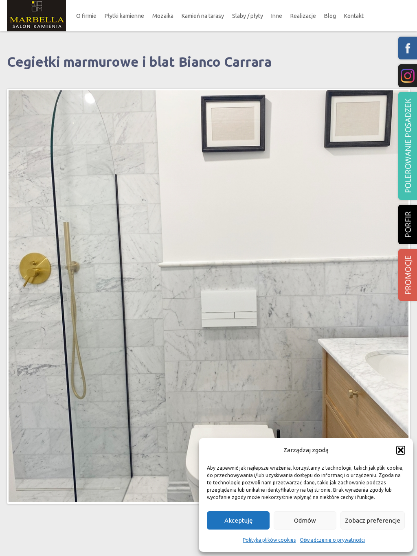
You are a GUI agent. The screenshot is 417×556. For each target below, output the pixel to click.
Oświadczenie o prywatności (332, 540)
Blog (330, 16)
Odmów (305, 520)
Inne (276, 16)
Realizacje (303, 16)
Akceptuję (238, 520)
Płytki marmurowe (133, 39)
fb (407, 48)
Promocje (407, 275)
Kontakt (354, 16)
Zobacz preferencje (372, 520)
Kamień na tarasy (203, 16)
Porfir (407, 224)
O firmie (86, 16)
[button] (401, 450)
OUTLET (125, 70)
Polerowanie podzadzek (407, 146)
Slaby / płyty (247, 16)
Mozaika (162, 16)
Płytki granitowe (131, 54)
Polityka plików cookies (269, 540)
